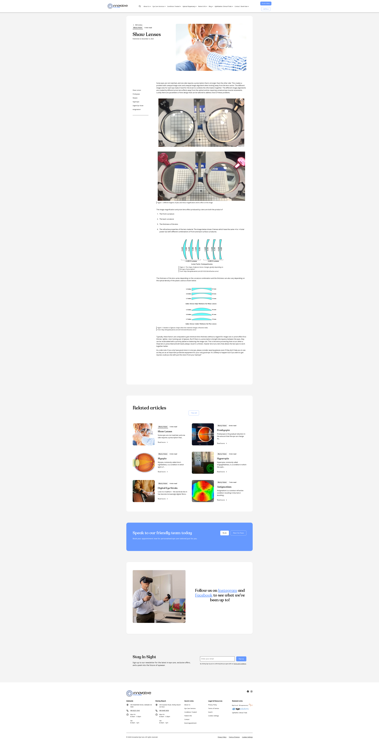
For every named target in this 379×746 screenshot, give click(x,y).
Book (225, 533)
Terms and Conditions (240, 664)
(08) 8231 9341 (135, 710)
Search (210, 712)
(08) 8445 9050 (164, 710)
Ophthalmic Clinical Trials (223, 6)
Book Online (266, 3)
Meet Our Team (238, 533)
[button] (140, 6)
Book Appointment (190, 723)
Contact (186, 719)
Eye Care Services (190, 708)
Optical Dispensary (189, 6)
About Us (187, 705)
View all (194, 413)
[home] (118, 6)
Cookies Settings (213, 716)
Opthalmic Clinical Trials (239, 713)
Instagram (227, 590)
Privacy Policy (212, 705)
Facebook (203, 595)
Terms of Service (213, 708)
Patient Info (188, 716)
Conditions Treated (190, 712)
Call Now (266, 9)
